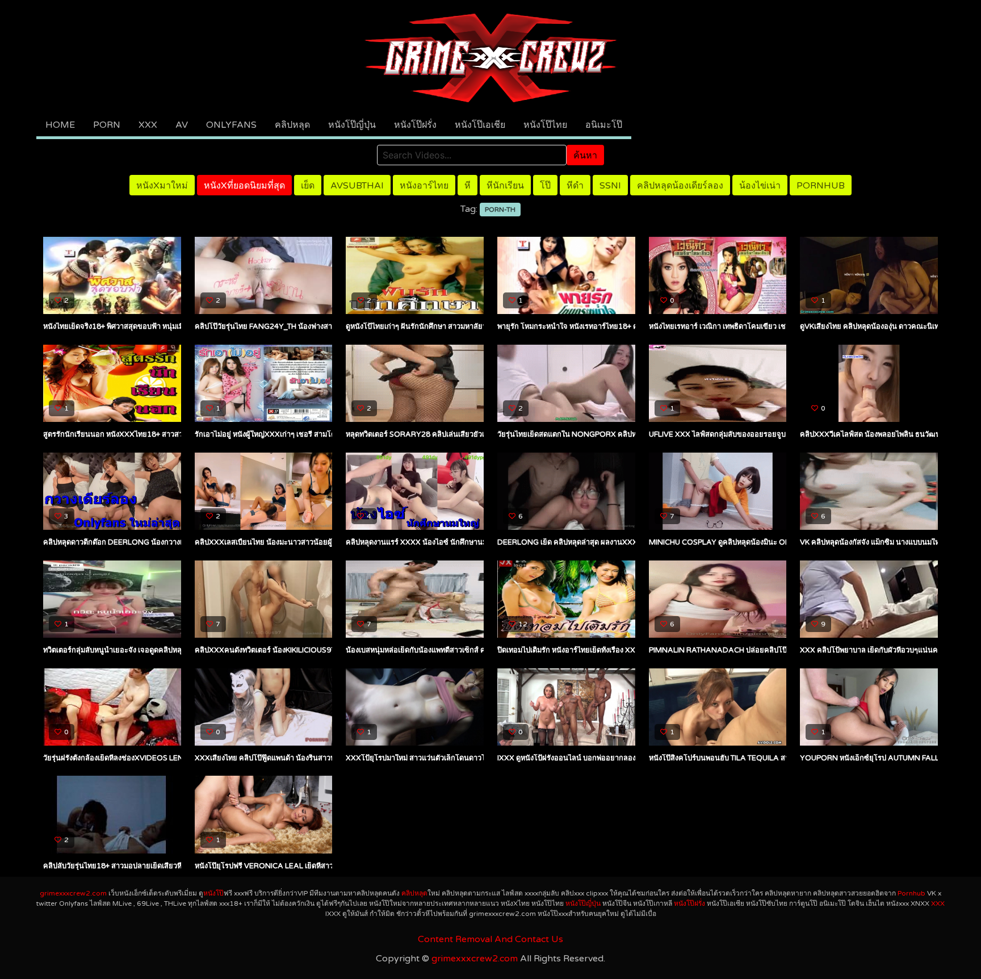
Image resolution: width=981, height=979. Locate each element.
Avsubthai (357, 185)
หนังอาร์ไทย (424, 185)
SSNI (610, 185)
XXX (148, 125)
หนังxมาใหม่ (162, 185)
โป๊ (545, 185)
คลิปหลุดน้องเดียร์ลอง (680, 185)
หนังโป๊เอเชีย (480, 125)
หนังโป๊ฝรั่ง (415, 125)
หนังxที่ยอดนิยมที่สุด (244, 185)
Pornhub (820, 185)
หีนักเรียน (505, 185)
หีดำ (575, 185)
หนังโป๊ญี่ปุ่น (352, 125)
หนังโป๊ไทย (545, 125)
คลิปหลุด (292, 125)
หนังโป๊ (213, 893)
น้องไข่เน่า (760, 185)
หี (467, 185)
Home (60, 125)
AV (181, 125)
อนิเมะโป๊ (603, 125)
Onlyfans (231, 125)
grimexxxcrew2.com (73, 893)
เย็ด (308, 185)
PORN (106, 125)
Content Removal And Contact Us (490, 939)
